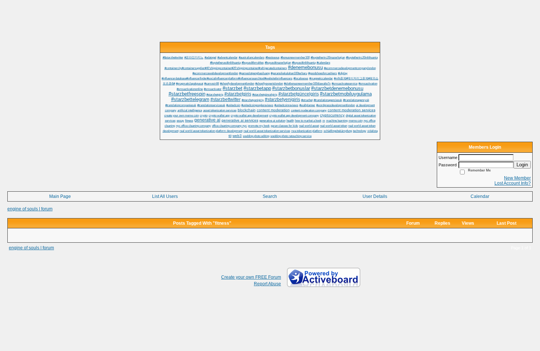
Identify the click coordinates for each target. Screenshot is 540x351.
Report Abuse (267, 283)
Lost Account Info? (512, 183)
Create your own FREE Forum (251, 277)
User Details (375, 196)
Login (522, 164)
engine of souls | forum (30, 208)
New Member (517, 178)
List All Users (165, 196)
